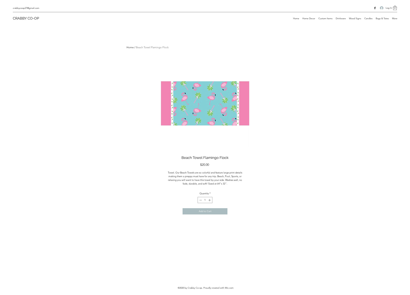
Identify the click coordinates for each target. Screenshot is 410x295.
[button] (395, 8)
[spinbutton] (205, 200)
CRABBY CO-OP (26, 18)
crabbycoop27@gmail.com (26, 8)
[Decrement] (200, 200)
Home (130, 47)
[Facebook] (375, 8)
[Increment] (210, 200)
